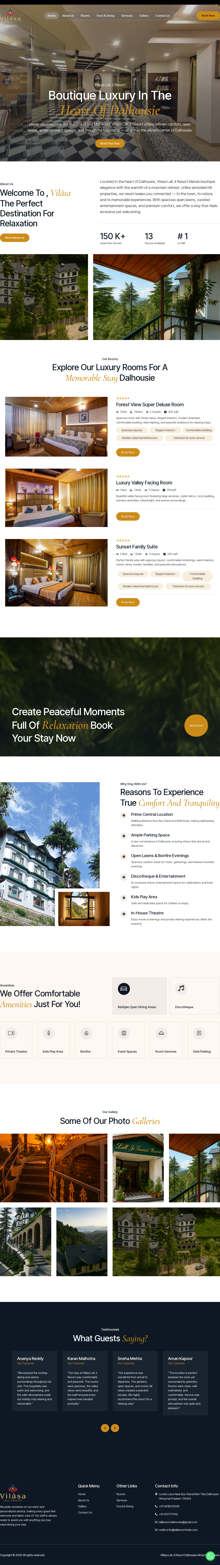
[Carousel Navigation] (110, 1423)
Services (127, 15)
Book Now (208, 15)
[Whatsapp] (210, 1556)
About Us (68, 15)
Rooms (85, 15)
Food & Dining (105, 15)
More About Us (14, 237)
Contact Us (162, 15)
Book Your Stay (110, 143)
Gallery (143, 15)
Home (52, 15)
